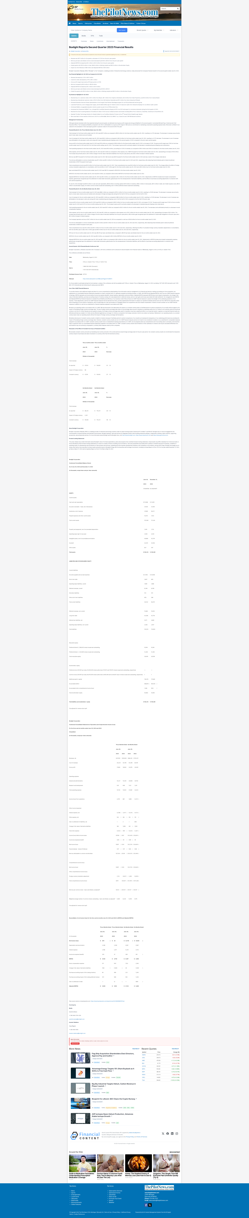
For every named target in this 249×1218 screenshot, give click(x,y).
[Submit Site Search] (178, 8)
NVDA (143, 1074)
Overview (84, 41)
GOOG (144, 1066)
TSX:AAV (118, 1077)
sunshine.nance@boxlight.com (77, 1019)
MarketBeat (97, 1062)
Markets (74, 36)
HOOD (132, 1107)
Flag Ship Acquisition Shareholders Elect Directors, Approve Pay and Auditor (113, 1055)
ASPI (117, 1122)
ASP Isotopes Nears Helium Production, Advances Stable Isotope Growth (112, 1115)
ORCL (143, 1077)
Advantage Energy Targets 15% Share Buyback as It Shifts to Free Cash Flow (113, 1070)
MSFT (143, 1072)
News (92, 41)
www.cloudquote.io (134, 1132)
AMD (143, 1060)
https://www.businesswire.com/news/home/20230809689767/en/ (107, 1001)
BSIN (108, 1092)
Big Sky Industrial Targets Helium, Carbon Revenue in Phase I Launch (114, 1085)
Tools (101, 36)
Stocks (84, 36)
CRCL (128, 1107)
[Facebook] (168, 1136)
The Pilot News (83, 1212)
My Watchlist (158, 30)
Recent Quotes (141, 30)
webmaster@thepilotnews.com (158, 1200)
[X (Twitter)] (163, 1136)
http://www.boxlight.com (128, 435)
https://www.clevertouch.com (143, 435)
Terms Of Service (142, 1137)
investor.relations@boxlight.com (77, 1033)
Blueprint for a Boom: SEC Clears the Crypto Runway (114, 1099)
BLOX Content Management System (151, 1212)
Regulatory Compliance (111, 1107)
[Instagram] (177, 1136)
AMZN (144, 1055)
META (143, 1069)
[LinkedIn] (172, 1136)
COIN (124, 1107)
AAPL (143, 1057)
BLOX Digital (167, 1212)
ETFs (92, 36)
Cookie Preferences (79, 1214)
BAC (143, 1063)
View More (135, 1049)
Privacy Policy (130, 1137)
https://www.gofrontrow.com (160, 435)
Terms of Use (107, 1212)
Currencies (100, 41)
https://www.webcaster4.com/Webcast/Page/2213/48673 (97, 278)
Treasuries (120, 41)
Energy (107, 1077)
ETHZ (108, 1062)
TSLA (143, 1080)
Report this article (75, 1043)
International (110, 41)
